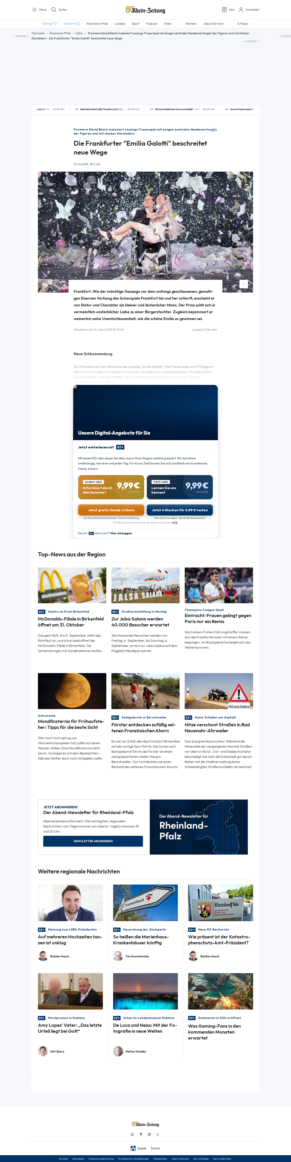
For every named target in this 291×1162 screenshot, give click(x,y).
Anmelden (252, 9)
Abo (232, 9)
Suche (63, 9)
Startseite (38, 33)
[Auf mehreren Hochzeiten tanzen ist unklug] (70, 902)
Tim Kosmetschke (137, 956)
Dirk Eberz (57, 1052)
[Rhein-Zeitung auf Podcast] (158, 1134)
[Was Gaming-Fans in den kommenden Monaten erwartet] (220, 991)
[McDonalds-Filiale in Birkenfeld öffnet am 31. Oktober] (72, 585)
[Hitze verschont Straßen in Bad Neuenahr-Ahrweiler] (219, 690)
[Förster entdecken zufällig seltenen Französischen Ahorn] (145, 690)
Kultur (79, 33)
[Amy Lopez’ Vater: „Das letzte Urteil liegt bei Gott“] (70, 991)
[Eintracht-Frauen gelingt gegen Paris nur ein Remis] (219, 585)
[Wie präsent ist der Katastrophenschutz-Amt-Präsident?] (220, 902)
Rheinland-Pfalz (60, 33)
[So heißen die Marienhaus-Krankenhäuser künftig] (145, 902)
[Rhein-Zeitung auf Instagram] (149, 1134)
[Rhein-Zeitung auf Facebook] (141, 1134)
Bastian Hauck (59, 956)
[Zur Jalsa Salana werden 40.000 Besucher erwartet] (145, 585)
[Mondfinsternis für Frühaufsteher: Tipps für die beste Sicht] (72, 690)
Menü (42, 9)
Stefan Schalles (135, 1052)
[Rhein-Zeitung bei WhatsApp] (132, 1134)
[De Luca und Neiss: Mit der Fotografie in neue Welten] (145, 991)
